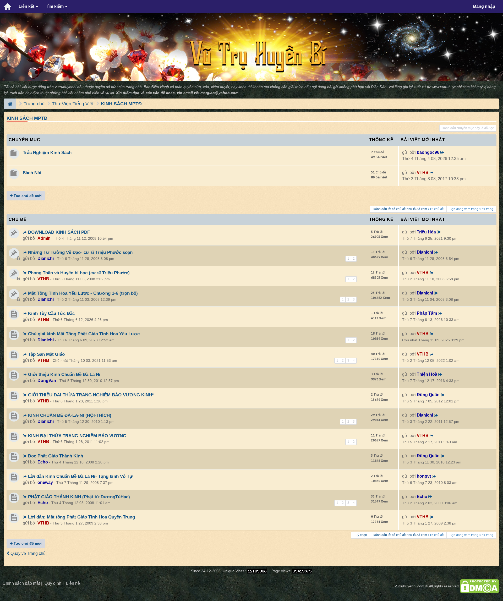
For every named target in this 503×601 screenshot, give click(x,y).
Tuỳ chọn (360, 535)
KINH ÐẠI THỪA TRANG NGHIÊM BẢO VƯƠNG (76, 435)
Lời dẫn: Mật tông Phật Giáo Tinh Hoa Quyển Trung (81, 517)
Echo (42, 462)
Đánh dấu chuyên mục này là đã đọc (468, 128)
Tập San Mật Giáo (46, 354)
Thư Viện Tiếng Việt (73, 103)
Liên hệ (73, 583)
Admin (44, 238)
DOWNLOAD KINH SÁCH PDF (58, 232)
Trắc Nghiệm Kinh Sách (47, 152)
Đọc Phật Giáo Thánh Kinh (55, 455)
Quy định (53, 583)
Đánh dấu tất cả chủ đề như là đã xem (400, 209)
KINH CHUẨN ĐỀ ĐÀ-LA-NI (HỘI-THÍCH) (69, 415)
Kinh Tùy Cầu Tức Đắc (51, 313)
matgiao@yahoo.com (219, 93)
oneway (45, 482)
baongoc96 (428, 152)
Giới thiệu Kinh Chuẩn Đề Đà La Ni (63, 374)
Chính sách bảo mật (21, 583)
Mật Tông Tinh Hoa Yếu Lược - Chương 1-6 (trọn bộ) (82, 293)
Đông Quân (428, 394)
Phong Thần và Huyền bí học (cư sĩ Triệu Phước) (78, 272)
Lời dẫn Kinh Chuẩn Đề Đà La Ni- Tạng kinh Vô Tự (80, 476)
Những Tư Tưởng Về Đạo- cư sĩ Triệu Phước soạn (80, 252)
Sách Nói (32, 172)
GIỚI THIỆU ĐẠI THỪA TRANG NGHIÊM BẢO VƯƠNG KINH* (90, 394)
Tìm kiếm (55, 6)
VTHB (423, 172)
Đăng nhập (484, 6)
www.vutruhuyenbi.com (450, 87)
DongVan (46, 380)
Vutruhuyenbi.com (409, 586)
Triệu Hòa (426, 232)
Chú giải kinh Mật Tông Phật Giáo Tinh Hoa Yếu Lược (83, 333)
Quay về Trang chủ (27, 553)
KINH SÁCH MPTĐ (121, 103)
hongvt (424, 476)
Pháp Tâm (427, 313)
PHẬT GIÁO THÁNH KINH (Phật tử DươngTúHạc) (78, 496)
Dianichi (45, 258)
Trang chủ (34, 103)
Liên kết (27, 6)
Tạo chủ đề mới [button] (27, 196)
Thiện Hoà (427, 374)
